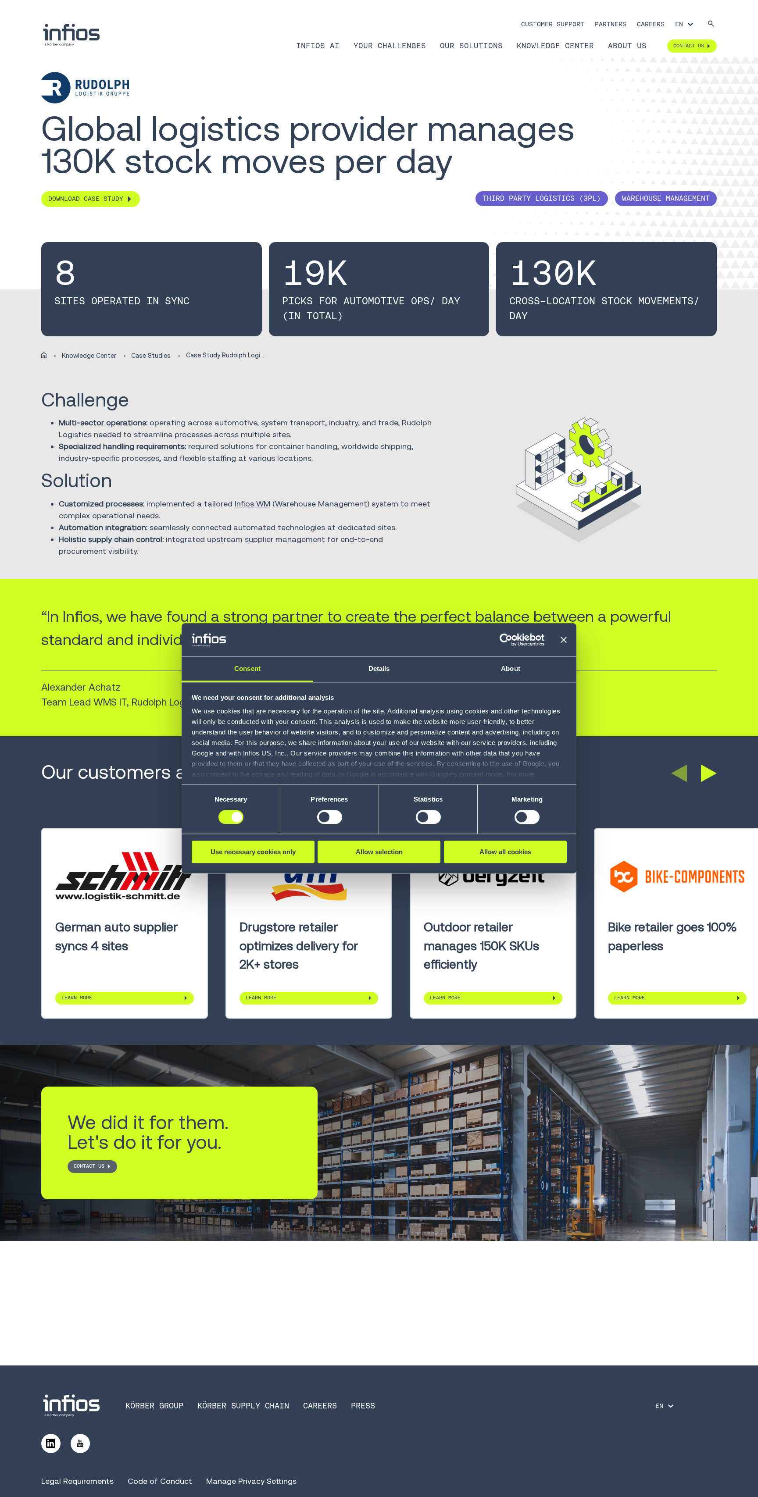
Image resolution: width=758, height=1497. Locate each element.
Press (363, 1405)
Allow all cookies (505, 852)
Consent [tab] (247, 669)
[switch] (329, 817)
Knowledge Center (555, 45)
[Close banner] (564, 640)
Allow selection (379, 852)
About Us (627, 45)
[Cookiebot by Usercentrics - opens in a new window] (506, 640)
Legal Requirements (77, 1481)
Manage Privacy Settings (251, 1481)
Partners (610, 24)
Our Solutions (471, 45)
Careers (651, 24)
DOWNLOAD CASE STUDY (85, 198)
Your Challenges (390, 45)
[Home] (43, 355)
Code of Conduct (160, 1481)
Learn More (76, 997)
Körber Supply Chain (243, 1405)
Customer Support (552, 24)
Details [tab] (379, 669)
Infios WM (252, 503)
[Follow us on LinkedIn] (51, 1443)
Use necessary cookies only (253, 852)
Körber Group (154, 1405)
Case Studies (151, 356)
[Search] (711, 24)
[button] (679, 773)
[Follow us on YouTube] (80, 1443)
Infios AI (318, 45)
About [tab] (510, 669)
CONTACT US (89, 1166)
